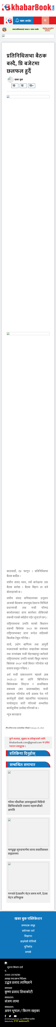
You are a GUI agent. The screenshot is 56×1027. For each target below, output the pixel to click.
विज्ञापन (28, 936)
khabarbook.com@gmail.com (25, 742)
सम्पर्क (28, 952)
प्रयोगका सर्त (28, 931)
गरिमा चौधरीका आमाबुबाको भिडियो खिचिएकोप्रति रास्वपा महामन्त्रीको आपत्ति (26, 806)
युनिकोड (28, 947)
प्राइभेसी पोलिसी (28, 941)
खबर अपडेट (25, 20)
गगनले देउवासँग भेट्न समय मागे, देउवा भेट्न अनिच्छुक (28, 895)
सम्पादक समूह (28, 925)
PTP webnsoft (21, 1021)
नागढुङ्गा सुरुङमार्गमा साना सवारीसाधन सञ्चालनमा (28, 852)
